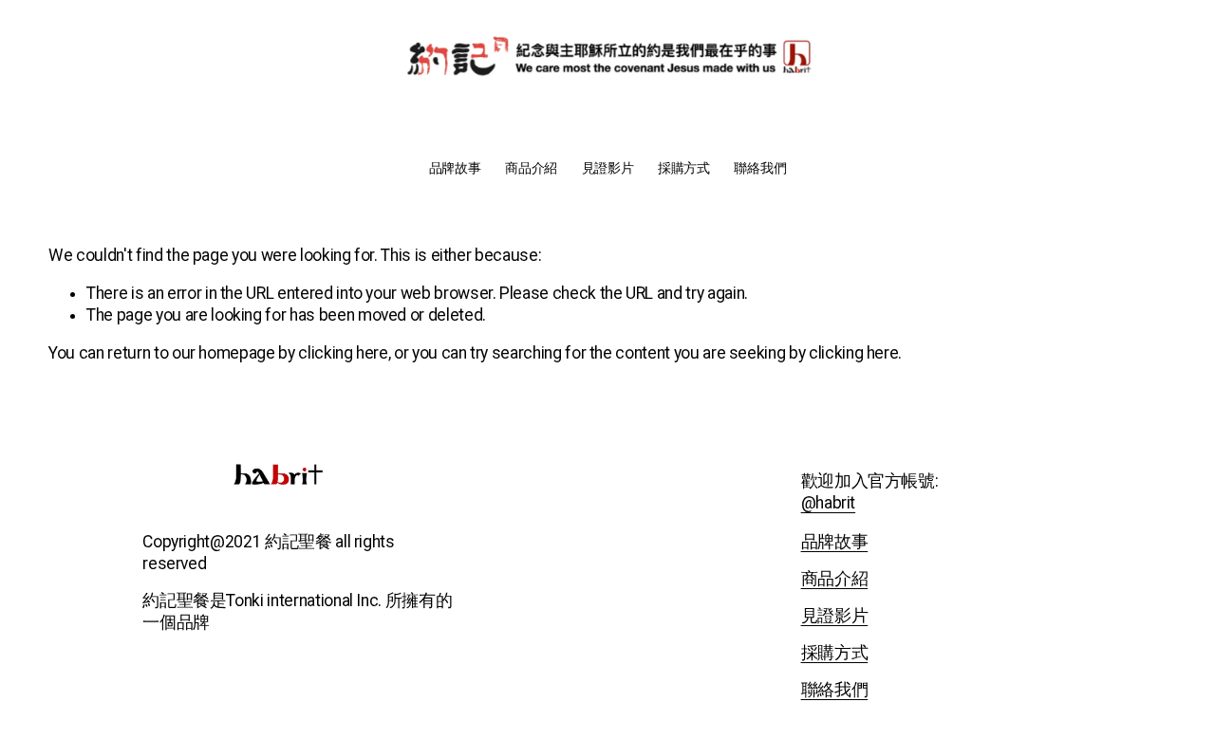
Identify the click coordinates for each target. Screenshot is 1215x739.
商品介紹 (531, 168)
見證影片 (608, 168)
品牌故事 (455, 168)
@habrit (828, 502)
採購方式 (684, 168)
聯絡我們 (760, 168)
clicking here (342, 352)
